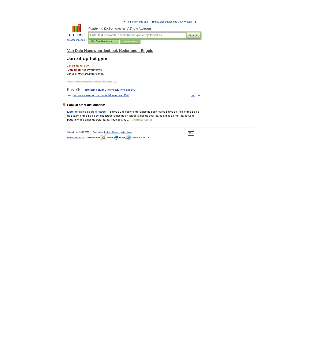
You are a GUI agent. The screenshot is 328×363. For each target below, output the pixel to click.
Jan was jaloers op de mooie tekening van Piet (101, 95)
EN (196, 21)
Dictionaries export (75, 137)
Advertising (126, 132)
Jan (193, 95)
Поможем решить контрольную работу (109, 89)
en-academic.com (76, 40)
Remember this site (137, 21)
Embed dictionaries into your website (171, 21)
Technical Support (112, 132)
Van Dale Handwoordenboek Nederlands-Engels (104, 41)
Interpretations (129, 41)
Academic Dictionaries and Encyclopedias (119, 28)
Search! (193, 35)
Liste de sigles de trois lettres (86, 111)
